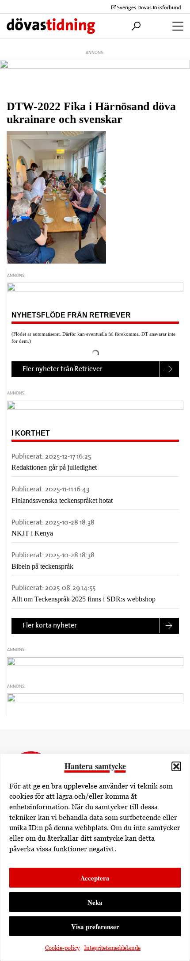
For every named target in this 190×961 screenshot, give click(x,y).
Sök (134, 26)
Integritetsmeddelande (112, 948)
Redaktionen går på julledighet (54, 467)
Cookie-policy (62, 948)
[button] (176, 766)
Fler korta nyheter (50, 625)
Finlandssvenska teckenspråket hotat (62, 500)
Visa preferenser (95, 926)
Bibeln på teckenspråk (42, 566)
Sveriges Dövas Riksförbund (148, 8)
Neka (95, 902)
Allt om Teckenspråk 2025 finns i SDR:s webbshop (83, 599)
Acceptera (95, 878)
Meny (175, 26)
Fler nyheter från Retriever (63, 369)
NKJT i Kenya (32, 533)
